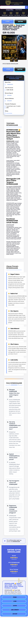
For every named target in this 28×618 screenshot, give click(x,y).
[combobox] (12, 7)
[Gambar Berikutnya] (25, 47)
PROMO (15, 597)
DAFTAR (20, 21)
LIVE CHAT (15, 613)
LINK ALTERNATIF (15, 609)
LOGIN (7, 21)
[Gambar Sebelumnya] (2, 47)
